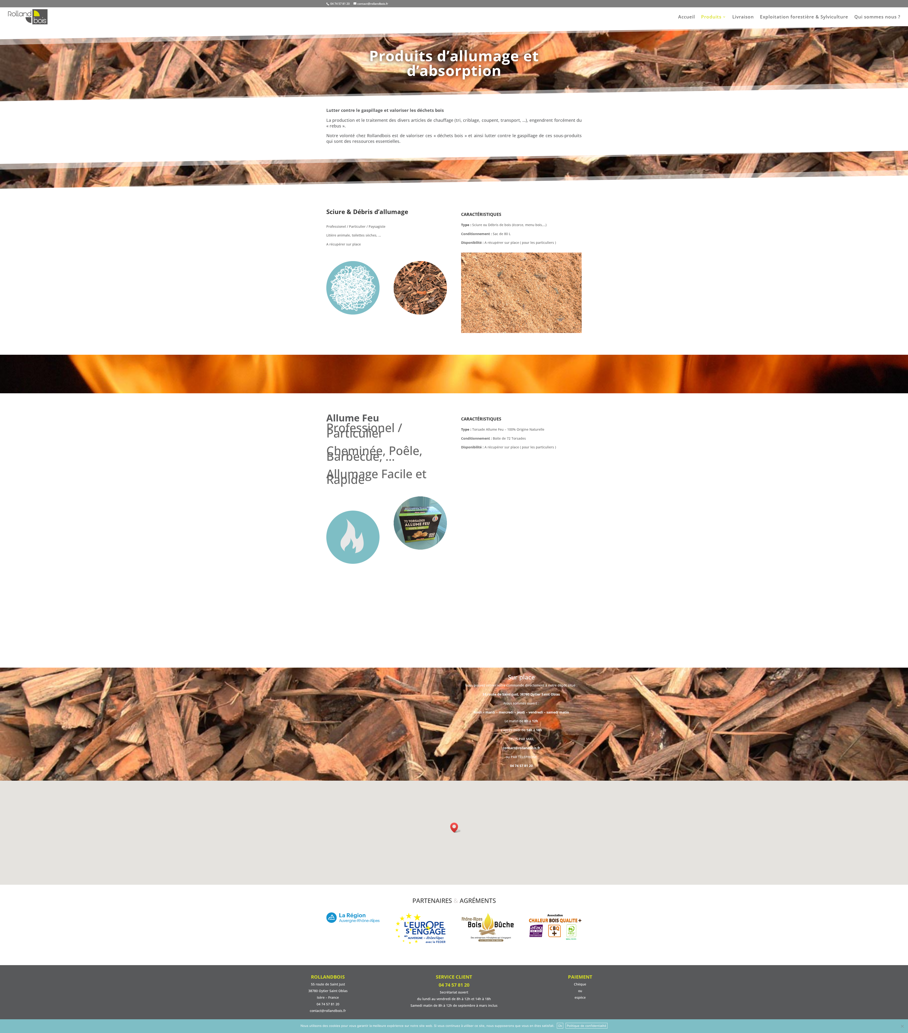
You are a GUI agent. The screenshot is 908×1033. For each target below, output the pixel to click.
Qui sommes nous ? (877, 17)
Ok (560, 1026)
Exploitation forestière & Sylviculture (804, 17)
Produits (711, 17)
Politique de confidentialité (586, 1026)
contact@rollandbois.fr (521, 635)
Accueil (686, 17)
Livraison (743, 17)
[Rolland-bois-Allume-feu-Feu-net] (420, 548)
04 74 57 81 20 (340, 4)
